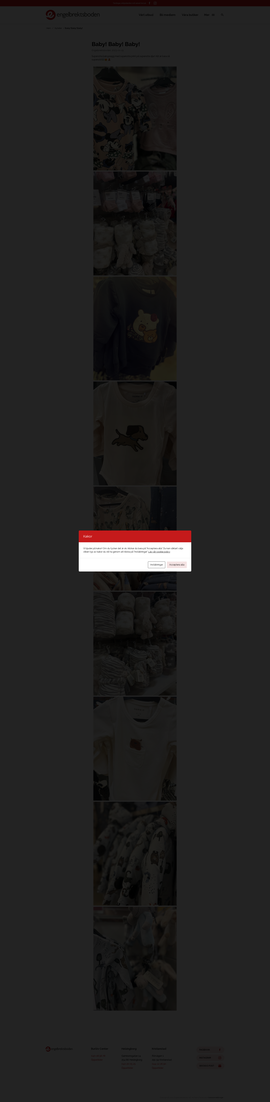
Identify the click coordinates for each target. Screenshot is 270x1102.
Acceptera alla (176, 564)
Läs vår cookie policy (159, 551)
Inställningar (156, 564)
